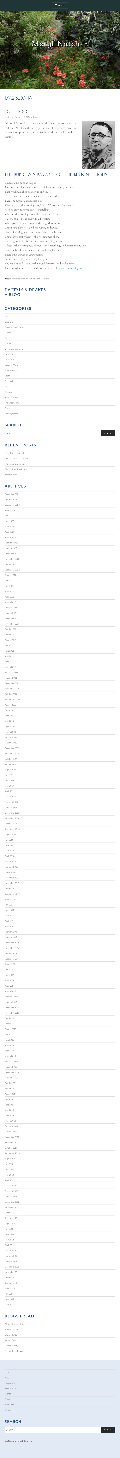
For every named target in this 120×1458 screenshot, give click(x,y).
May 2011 (9, 1304)
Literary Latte (11, 1335)
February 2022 (11, 607)
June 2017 (9, 910)
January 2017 (11, 937)
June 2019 (9, 780)
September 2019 (12, 764)
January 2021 (11, 678)
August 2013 (10, 1158)
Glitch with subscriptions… (17, 469)
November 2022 (12, 559)
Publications (10, 1383)
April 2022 (9, 596)
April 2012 (9, 1245)
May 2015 (9, 1045)
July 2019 (9, 775)
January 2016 (11, 1002)
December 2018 (12, 813)
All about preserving (14, 1324)
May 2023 (9, 526)
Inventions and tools (14, 349)
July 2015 (9, 1034)
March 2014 (10, 1121)
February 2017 (11, 931)
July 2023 (9, 515)
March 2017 (10, 926)
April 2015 (9, 1050)
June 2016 (9, 975)
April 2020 (9, 726)
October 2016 (11, 953)
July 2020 (9, 710)
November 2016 (12, 948)
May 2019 (9, 786)
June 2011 (9, 1299)
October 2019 (11, 759)
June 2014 (9, 1104)
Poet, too (16, 111)
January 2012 (11, 1261)
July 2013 (9, 1164)
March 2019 (10, 796)
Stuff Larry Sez (11, 397)
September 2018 (12, 829)
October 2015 (11, 1018)
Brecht (29, 278)
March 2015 (10, 1056)
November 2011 (12, 1272)
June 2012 (9, 1234)
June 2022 (9, 586)
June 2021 (9, 651)
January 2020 (11, 742)
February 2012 (11, 1256)
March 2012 (10, 1250)
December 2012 (12, 1202)
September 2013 (12, 1153)
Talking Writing (11, 1345)
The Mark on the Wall (14, 1351)
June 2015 (9, 1040)
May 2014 (9, 1110)
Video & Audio (10, 1388)
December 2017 (12, 877)
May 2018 (9, 850)
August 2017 (10, 899)
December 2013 (12, 1137)
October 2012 (11, 1212)
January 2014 (11, 1131)
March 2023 (10, 537)
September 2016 (12, 958)
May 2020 (9, 721)
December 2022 (12, 553)
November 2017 (12, 883)
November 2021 (12, 623)
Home (7, 1372)
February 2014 (11, 1126)
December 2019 (12, 748)
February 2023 (11, 542)
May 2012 (9, 1239)
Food (7, 338)
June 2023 (9, 521)
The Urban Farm (12, 402)
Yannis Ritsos (11, 474)
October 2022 (11, 564)
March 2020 (10, 732)
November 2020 (12, 688)
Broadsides (9, 1404)
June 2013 (9, 1169)
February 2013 (11, 1191)
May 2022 (9, 591)
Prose (7, 386)
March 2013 (10, 1185)
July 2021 (9, 645)
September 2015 (12, 1023)
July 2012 (9, 1229)
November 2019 (12, 753)
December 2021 (12, 618)
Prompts (8, 1399)
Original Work (11, 365)
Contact (8, 1410)
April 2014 (9, 1115)
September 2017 (12, 894)
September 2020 (12, 699)
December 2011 (12, 1266)
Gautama (45, 278)
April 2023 (9, 532)
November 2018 (12, 818)
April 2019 (9, 791)
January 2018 (11, 872)
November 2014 (12, 1077)
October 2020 (11, 694)
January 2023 (11, 548)
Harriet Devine (11, 1329)
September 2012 (12, 1218)
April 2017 (9, 921)
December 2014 (12, 1072)
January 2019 (11, 807)
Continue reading (70, 268)
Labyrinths (9, 354)
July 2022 (9, 580)
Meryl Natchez (60, 42)
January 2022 (11, 613)
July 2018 (9, 840)
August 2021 (10, 640)
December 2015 (12, 1007)
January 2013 (11, 1196)
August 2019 (10, 769)
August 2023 (10, 510)
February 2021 (11, 672)
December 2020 (12, 683)
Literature (9, 359)
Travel (7, 408)
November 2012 (12, 1207)
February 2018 (11, 867)
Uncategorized (11, 413)
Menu (61, 5)
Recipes (8, 392)
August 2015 (10, 1029)
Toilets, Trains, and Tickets (16, 458)
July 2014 (9, 1099)
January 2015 (11, 1067)
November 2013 (12, 1142)
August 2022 (10, 575)
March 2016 (10, 991)
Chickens (9, 322)
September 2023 (12, 505)
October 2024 (11, 499)
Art (6, 316)
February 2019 (11, 802)
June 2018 (9, 845)
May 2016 (9, 980)
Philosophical (11, 370)
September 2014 (12, 1088)
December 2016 (12, 942)
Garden (8, 343)
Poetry (36, 117)
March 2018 (10, 861)
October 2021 (11, 629)
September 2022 (12, 569)
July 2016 (9, 969)
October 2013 (11, 1148)
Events (8, 332)
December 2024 (12, 494)
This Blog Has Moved (14, 453)
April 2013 (9, 1180)
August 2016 (10, 964)
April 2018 (9, 856)
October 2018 (11, 823)
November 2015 (12, 1013)
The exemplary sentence (15, 464)
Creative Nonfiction (14, 327)
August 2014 (10, 1094)
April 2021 (9, 661)
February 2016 (11, 996)
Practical (9, 381)
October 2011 (11, 1277)
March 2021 (10, 667)
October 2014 (11, 1083)
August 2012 (10, 1223)
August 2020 (10, 705)
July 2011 (9, 1293)
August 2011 (10, 1288)
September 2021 (12, 634)
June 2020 (9, 715)
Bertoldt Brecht (18, 278)
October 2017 (11, 888)
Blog (6, 1377)
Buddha (36, 278)
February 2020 (11, 737)
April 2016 (9, 986)
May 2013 (9, 1175)
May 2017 (9, 915)
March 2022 (10, 602)
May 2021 (9, 656)
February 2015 (11, 1061)
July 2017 (9, 904)
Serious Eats (10, 1340)
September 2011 (12, 1283)
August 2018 (10, 834)
